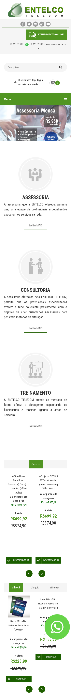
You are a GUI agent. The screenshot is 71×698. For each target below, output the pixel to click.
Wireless (55, 587)
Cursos (36, 464)
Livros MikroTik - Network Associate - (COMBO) (18, 625)
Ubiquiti (35, 587)
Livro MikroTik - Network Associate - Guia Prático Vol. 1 (48, 603)
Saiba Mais (36, 225)
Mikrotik (16, 587)
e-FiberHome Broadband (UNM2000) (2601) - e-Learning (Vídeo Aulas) (19, 484)
